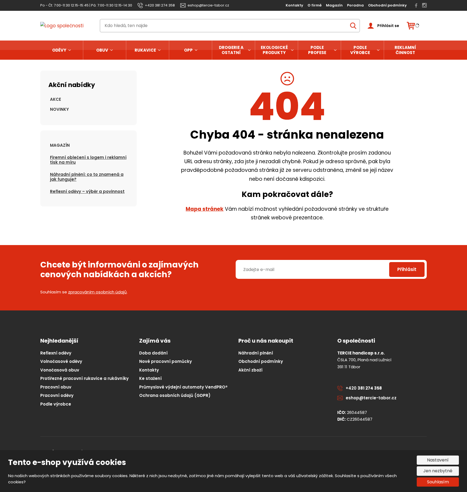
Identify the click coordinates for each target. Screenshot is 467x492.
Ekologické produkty (274, 50)
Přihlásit (406, 269)
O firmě (315, 5)
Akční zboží (250, 370)
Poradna (355, 5)
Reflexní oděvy (55, 353)
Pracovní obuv (55, 387)
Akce (55, 99)
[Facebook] (416, 5)
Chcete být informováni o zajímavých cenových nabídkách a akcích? (119, 269)
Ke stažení (150, 378)
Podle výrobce (360, 50)
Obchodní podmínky (387, 5)
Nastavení (438, 460)
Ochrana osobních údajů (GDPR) (175, 395)
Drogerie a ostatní (231, 50)
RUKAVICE (145, 50)
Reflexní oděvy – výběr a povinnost (87, 191)
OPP (188, 50)
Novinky (59, 109)
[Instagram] (424, 5)
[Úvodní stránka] (66, 26)
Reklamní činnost (405, 50)
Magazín (334, 5)
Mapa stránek (205, 209)
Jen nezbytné (437, 471)
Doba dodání (153, 353)
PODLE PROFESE (317, 50)
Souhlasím (438, 482)
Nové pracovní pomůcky (165, 361)
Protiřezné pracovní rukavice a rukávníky (84, 378)
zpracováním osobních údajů (97, 292)
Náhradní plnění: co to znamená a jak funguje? (87, 177)
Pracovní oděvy (57, 395)
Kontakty (294, 5)
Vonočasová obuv (59, 370)
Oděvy (59, 50)
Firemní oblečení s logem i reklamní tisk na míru (88, 160)
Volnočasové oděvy (61, 361)
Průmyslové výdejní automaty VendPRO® (183, 387)
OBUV (102, 50)
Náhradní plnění (255, 353)
